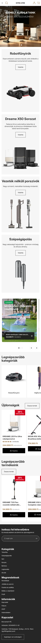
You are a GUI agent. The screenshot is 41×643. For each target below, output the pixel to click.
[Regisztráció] (36, 538)
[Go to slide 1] (19, 44)
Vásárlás (20, 67)
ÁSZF (3, 609)
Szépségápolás (7, 555)
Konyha (4, 562)
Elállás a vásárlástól (8, 591)
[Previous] (32, 348)
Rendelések (5, 580)
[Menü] (2, 3)
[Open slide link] (20, 26)
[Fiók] (34, 3)
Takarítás (5, 552)
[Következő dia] (37, 433)
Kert (3, 559)
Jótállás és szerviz (8, 584)
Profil (3, 594)
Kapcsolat (5, 602)
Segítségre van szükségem (13, 637)
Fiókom (4, 606)
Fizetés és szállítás (8, 587)
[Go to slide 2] (21, 44)
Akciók (4, 572)
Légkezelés (5, 569)
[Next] (37, 348)
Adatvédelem (6, 612)
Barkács (4, 566)
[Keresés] (6, 3)
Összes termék (32, 406)
